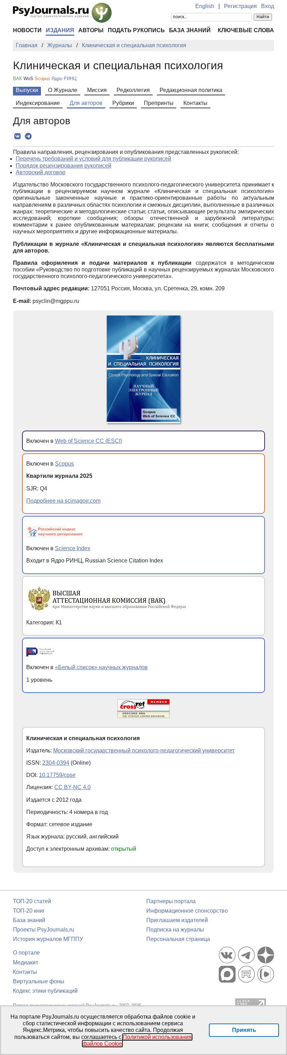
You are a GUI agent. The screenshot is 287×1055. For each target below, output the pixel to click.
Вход (267, 6)
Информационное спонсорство (187, 911)
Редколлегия (133, 90)
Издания (60, 30)
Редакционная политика (191, 90)
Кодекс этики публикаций (45, 991)
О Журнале (62, 90)
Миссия (97, 90)
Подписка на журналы (175, 930)
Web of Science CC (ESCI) (88, 441)
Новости (27, 30)
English (204, 6)
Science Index (72, 548)
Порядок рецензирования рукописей (63, 166)
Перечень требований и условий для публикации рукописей (93, 159)
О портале (26, 953)
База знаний (190, 30)
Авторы (91, 30)
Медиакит (25, 962)
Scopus (64, 464)
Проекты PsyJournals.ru (43, 930)
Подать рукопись (136, 30)
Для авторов (86, 103)
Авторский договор (40, 172)
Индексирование (38, 103)
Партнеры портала (171, 901)
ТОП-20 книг (29, 911)
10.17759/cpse (57, 775)
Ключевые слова (246, 30)
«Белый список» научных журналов (101, 667)
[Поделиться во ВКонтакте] (17, 136)
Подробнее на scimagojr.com (63, 501)
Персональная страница (178, 939)
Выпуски (27, 90)
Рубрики (123, 103)
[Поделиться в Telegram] (28, 136)
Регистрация (240, 6)
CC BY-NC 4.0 (72, 787)
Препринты (159, 103)
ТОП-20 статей (32, 901)
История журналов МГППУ (48, 939)
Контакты (195, 103)
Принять (244, 1030)
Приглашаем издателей (177, 920)
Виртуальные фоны (38, 981)
